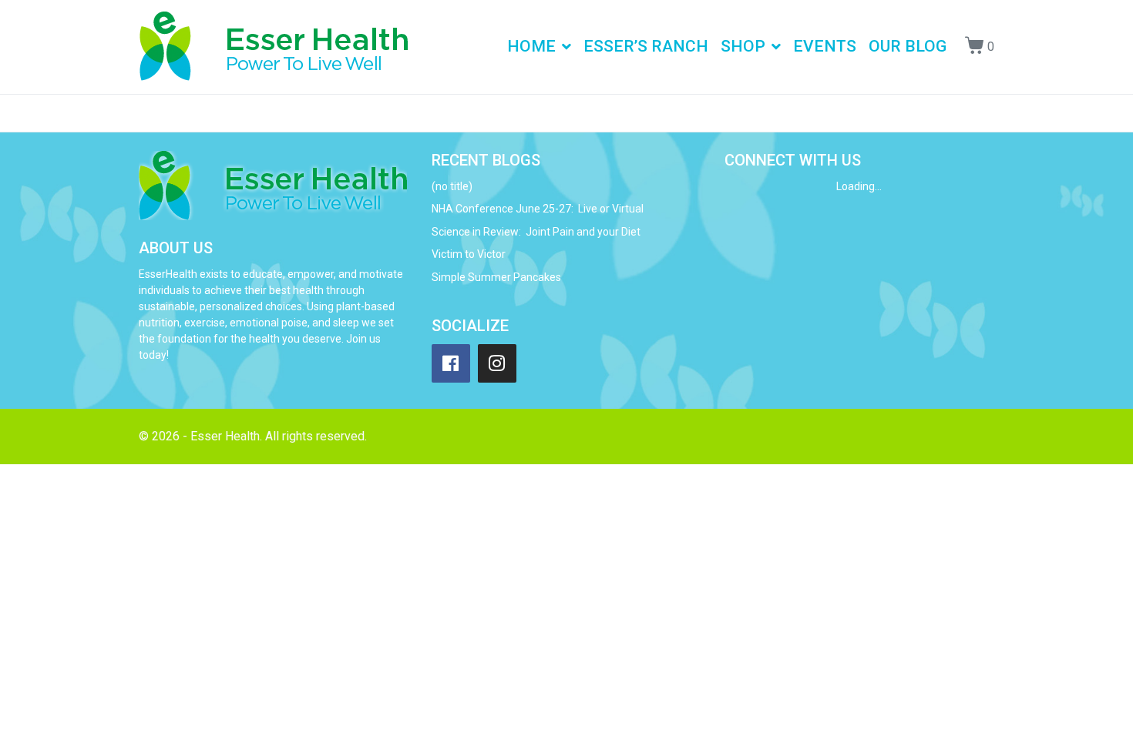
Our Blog (907, 46)
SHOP (743, 46)
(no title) (452, 186)
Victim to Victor (469, 254)
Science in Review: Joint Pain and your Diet (536, 232)
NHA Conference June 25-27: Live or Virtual (538, 208)
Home (531, 46)
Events (824, 46)
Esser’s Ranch (645, 46)
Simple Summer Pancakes (496, 277)
